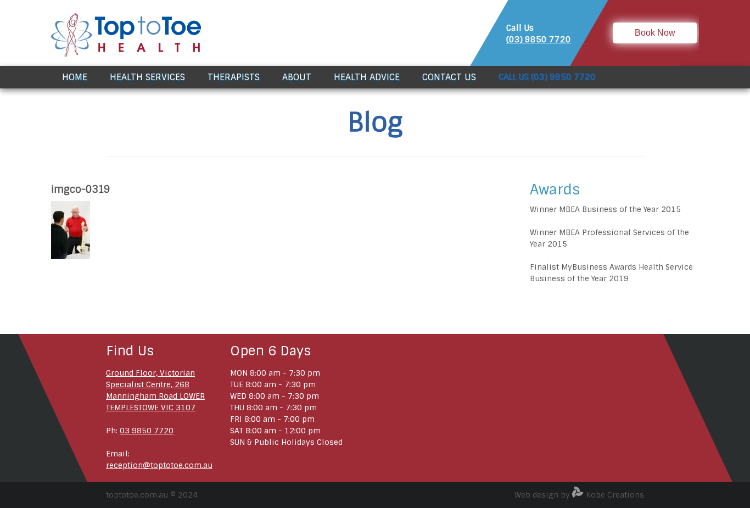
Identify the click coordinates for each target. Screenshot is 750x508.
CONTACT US (449, 77)
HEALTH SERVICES (147, 77)
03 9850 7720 (146, 431)
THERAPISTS (234, 77)
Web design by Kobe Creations (579, 495)
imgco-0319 (80, 189)
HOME (74, 77)
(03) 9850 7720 (538, 39)
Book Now (655, 32)
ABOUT (296, 77)
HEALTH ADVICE (367, 77)
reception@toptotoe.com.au (159, 465)
